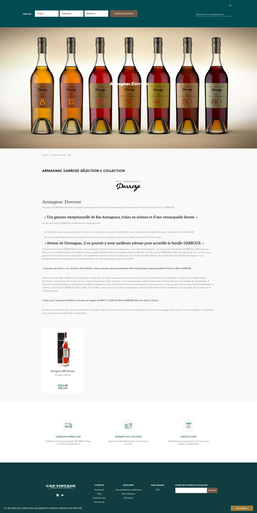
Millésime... (91, 13)
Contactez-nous (99, 498)
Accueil (45, 155)
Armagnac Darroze (58, 155)
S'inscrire (212, 490)
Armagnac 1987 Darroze (63, 371)
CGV (158, 489)
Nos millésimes (128, 493)
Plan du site (99, 502)
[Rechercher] (232, 6)
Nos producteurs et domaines (128, 489)
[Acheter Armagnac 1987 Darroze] (63, 349)
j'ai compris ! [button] (242, 508)
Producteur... (67, 13)
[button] (83, 508)
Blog (99, 493)
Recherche (99, 489)
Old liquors (128, 498)
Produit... (41, 13)
